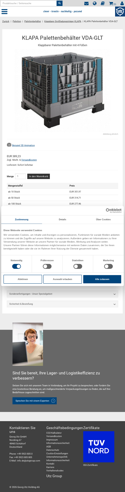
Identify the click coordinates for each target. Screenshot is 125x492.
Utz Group (54, 476)
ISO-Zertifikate (90, 465)
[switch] (47, 266)
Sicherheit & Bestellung (21, 304)
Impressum (52, 439)
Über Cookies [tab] (103, 219)
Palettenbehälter (32, 21)
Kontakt (50, 463)
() (114, 4)
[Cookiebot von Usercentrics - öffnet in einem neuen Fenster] (108, 210)
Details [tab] (62, 219)
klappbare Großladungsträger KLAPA (62, 21)
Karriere (50, 467)
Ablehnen (23, 279)
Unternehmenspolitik (57, 456)
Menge (10, 176)
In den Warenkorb (38, 176)
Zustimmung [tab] (22, 219)
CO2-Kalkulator (54, 433)
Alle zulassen (102, 279)
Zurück (5, 21)
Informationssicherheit (58, 443)
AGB (48, 446)
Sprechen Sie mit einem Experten (32, 400)
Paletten (17, 21)
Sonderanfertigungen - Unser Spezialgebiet (30, 294)
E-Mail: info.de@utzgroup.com (24, 460)
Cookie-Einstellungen (57, 453)
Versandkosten (29, 160)
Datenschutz (52, 450)
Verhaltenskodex (54, 470)
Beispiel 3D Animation (23, 145)
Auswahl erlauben (62, 279)
